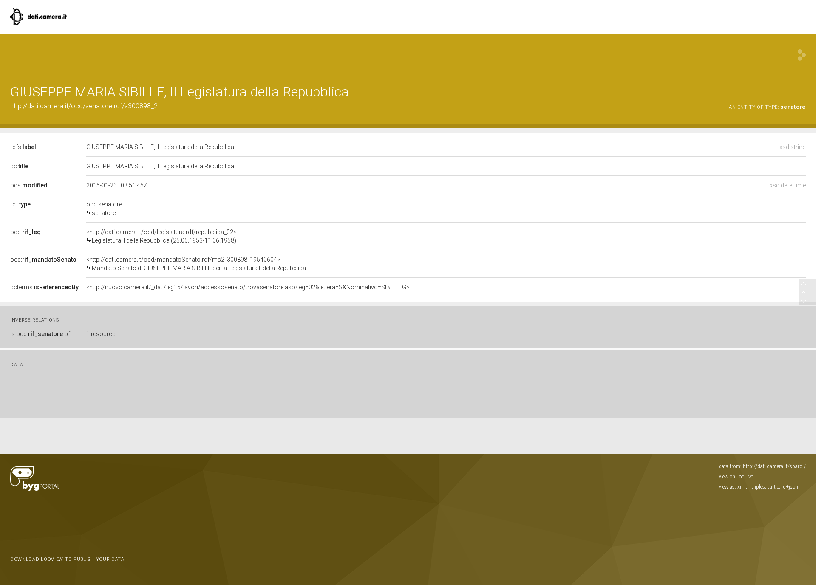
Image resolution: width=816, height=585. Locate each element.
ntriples (756, 487)
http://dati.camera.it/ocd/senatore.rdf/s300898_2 (84, 106)
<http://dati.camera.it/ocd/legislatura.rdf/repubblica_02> (161, 236)
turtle (773, 487)
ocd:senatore (104, 208)
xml (741, 487)
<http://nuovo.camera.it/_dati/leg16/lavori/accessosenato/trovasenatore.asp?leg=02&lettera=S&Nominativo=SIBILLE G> (248, 287)
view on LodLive (736, 477)
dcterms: (44, 287)
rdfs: (23, 147)
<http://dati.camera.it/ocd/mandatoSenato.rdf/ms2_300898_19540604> (196, 263)
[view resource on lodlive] (802, 55)
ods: (29, 185)
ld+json (790, 487)
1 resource (100, 334)
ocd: (25, 232)
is (40, 334)
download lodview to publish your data (67, 559)
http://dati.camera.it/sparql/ (774, 466)
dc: (19, 166)
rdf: (20, 204)
